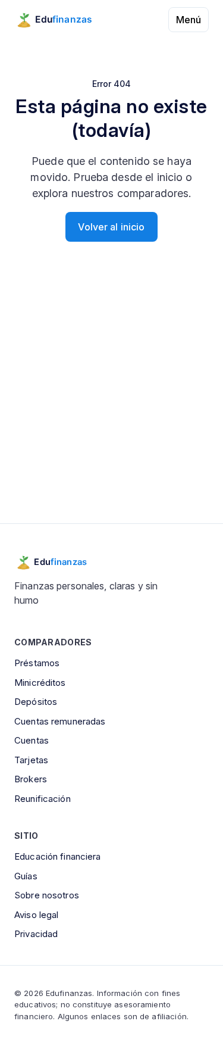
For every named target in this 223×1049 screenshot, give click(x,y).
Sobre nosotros (46, 895)
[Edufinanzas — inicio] (61, 20)
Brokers (30, 779)
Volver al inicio (111, 227)
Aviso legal (36, 914)
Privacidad (36, 933)
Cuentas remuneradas (59, 721)
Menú (188, 20)
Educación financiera (57, 856)
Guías (25, 876)
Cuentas (31, 740)
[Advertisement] (111, 397)
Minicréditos (40, 682)
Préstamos (36, 663)
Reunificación (42, 798)
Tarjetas (31, 760)
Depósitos (35, 701)
